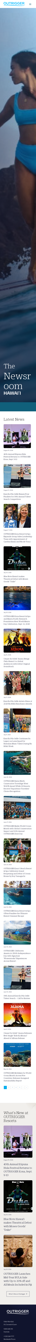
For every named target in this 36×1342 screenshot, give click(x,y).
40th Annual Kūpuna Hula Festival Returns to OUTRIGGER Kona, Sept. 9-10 (17, 456)
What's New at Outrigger (17, 1294)
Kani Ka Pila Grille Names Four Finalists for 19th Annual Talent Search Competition (17, 496)
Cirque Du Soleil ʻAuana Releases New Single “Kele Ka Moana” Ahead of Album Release (18, 1035)
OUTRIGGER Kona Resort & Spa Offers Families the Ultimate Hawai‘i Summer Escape (17, 913)
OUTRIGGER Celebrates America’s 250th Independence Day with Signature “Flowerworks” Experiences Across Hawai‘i (17, 956)
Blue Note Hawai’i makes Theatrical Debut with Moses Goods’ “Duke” (16, 578)
